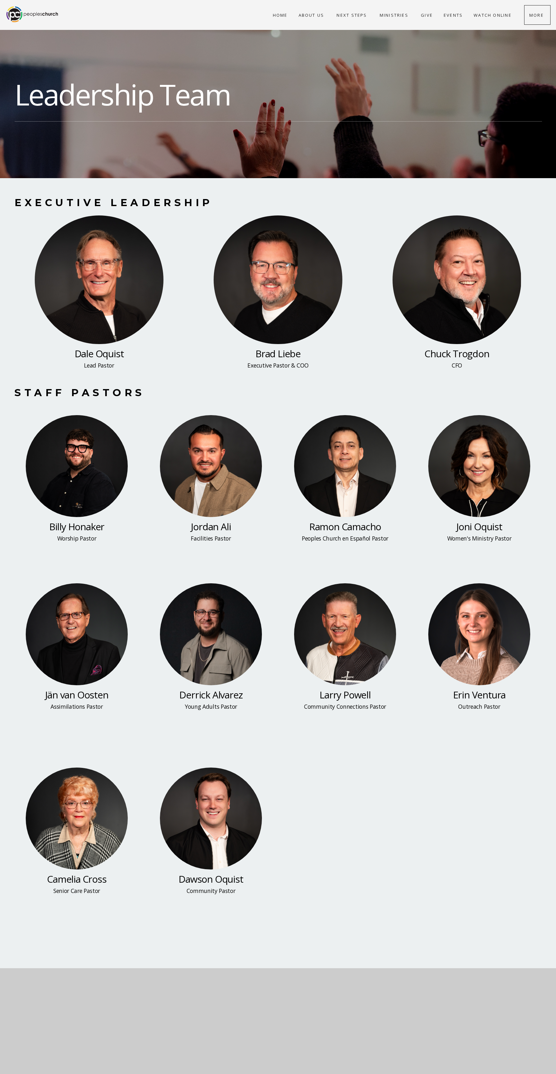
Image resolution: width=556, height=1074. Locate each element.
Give (427, 15)
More (537, 15)
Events (453, 15)
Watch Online (493, 15)
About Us (312, 15)
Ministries (395, 15)
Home (280, 15)
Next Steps (352, 15)
